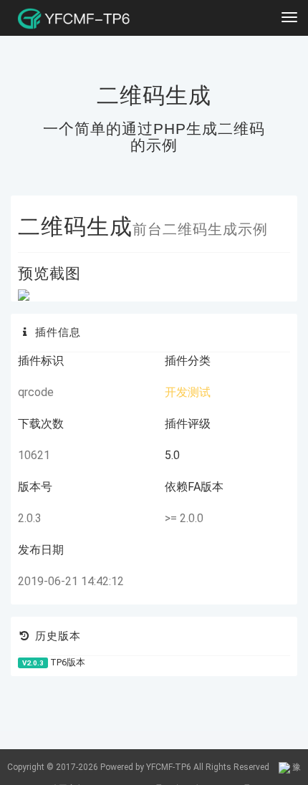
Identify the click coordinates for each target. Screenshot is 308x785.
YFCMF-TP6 (168, 767)
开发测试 (188, 392)
